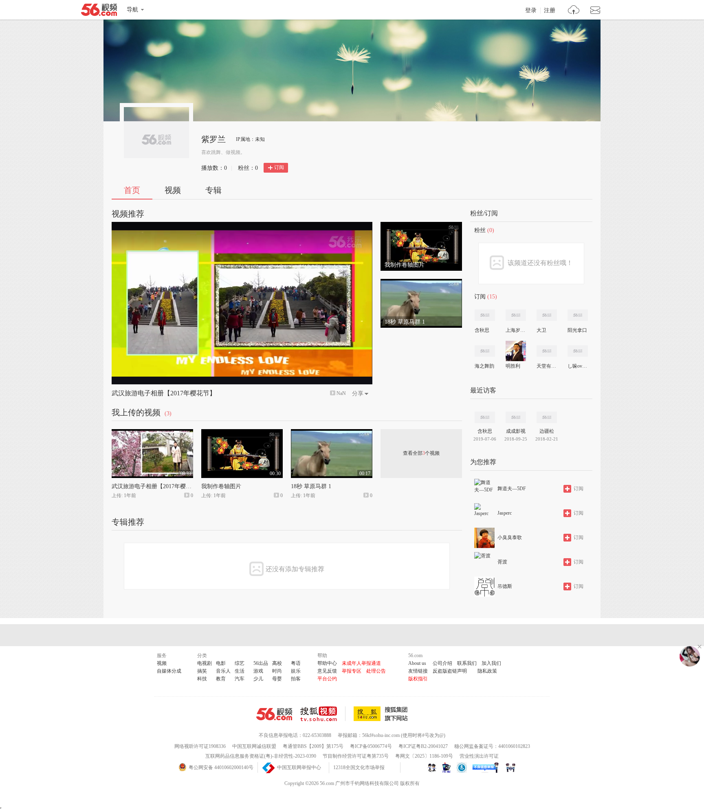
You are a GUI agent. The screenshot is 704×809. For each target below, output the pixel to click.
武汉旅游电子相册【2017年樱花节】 (164, 393)
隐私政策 (487, 671)
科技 (202, 679)
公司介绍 (442, 663)
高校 (277, 663)
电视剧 (204, 663)
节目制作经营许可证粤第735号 (356, 756)
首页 (132, 190)
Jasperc (504, 513)
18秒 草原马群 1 (311, 486)
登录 (531, 10)
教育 (221, 679)
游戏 (258, 671)
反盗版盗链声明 (450, 671)
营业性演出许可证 (479, 756)
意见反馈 (327, 671)
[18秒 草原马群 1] (421, 282)
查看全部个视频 (421, 453)
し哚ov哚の (577, 366)
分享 (357, 393)
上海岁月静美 (515, 330)
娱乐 (296, 671)
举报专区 (351, 671)
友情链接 (418, 671)
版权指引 (418, 679)
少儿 (258, 679)
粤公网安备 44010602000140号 (221, 767)
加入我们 (491, 663)
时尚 (277, 671)
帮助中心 (327, 663)
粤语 (296, 663)
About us (417, 663)
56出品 (260, 663)
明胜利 (513, 366)
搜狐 (382, 713)
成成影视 (516, 431)
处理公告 (376, 671)
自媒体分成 (169, 671)
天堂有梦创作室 (546, 366)
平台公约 (327, 679)
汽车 (239, 679)
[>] (574, 10)
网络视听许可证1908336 (200, 746)
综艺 (239, 663)
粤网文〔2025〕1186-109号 (424, 756)
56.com (99, 11)
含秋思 (482, 330)
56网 (274, 714)
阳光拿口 (577, 330)
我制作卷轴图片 (221, 486)
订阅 (279, 167)
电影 (221, 663)
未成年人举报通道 (361, 663)
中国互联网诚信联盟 (254, 746)
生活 (239, 671)
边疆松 (546, 431)
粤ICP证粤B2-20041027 (423, 746)
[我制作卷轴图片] (421, 225)
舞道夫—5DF (511, 488)
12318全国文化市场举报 (359, 767)
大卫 (541, 330)
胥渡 (502, 562)
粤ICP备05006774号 (371, 746)
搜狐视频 (322, 713)
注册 (549, 10)
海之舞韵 (484, 366)
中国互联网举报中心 (299, 767)
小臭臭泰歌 (509, 537)
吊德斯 (504, 586)
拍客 (296, 679)
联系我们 (467, 663)
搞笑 (202, 671)
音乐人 (223, 671)
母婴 (277, 679)
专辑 (213, 190)
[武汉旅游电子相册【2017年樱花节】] (152, 433)
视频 (173, 190)
